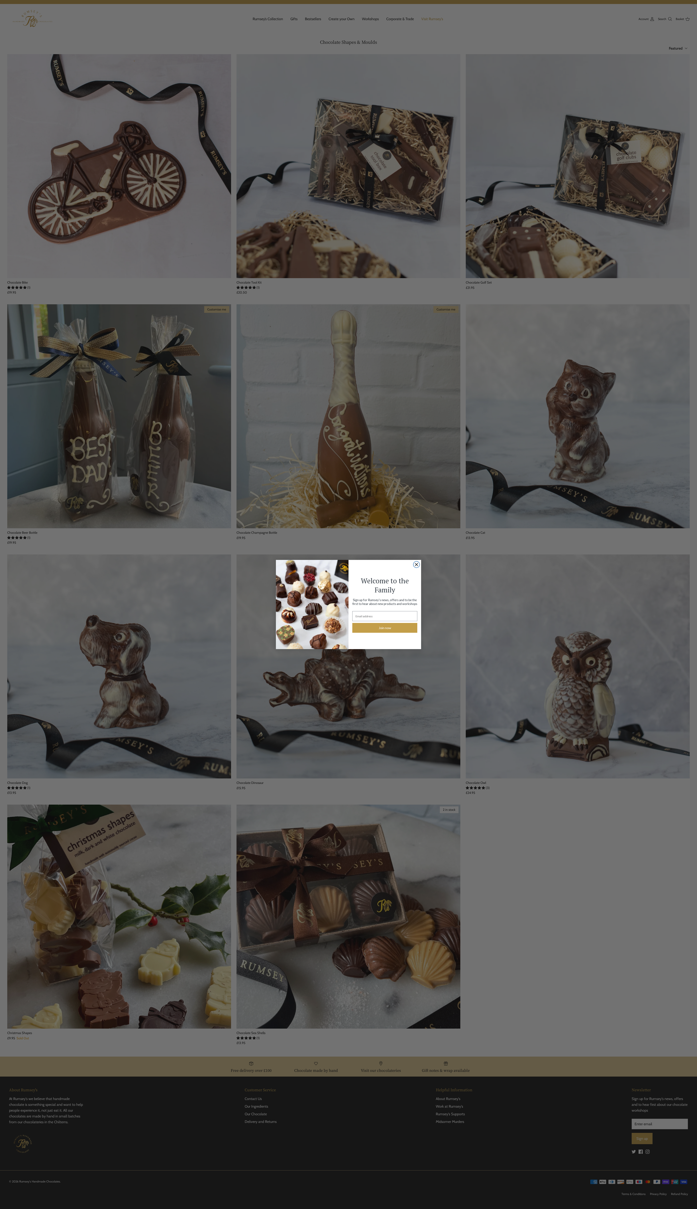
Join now (385, 628)
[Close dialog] (416, 564)
